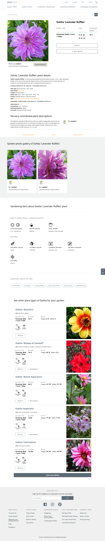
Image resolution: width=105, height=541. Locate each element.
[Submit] (96, 14)
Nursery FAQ (66, 513)
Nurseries (29, 523)
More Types (78, 135)
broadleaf (27, 286)
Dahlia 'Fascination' (26, 442)
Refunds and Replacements (14, 520)
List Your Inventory (69, 519)
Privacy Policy (85, 519)
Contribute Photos (68, 523)
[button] (93, 14)
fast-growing (68, 286)
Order (75, 2)
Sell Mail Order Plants (70, 516)
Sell (83, 2)
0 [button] (96, 1)
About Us (83, 513)
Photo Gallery (28, 135)
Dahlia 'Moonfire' (25, 309)
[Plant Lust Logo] (12, 2)
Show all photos (40, 64)
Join (67, 498)
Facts (54, 135)
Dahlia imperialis (25, 408)
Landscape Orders (50, 521)
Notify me (77, 45)
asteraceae (21, 90)
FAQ (10, 524)
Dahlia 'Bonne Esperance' (29, 376)
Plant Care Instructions (48, 516)
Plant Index (30, 513)
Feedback (12, 527)
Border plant (16, 286)
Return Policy (31, 519)
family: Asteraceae (54, 286)
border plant (17, 98)
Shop (67, 2)
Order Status (13, 516)
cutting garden (25, 98)
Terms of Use (84, 516)
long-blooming (34, 98)
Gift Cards (30, 516)
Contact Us (12, 513)
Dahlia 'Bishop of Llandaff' (30, 343)
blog (91, 2)
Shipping (47, 513)
